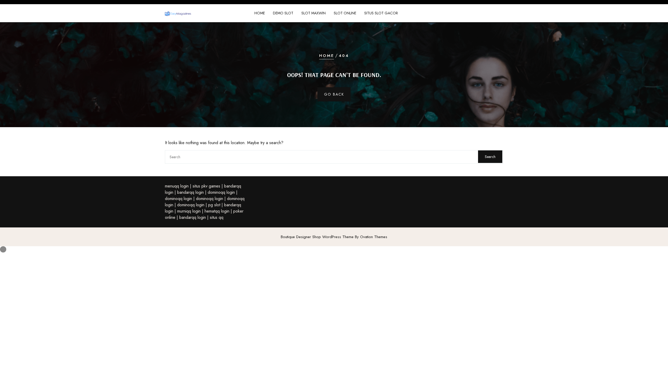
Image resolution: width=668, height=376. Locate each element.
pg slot (214, 205)
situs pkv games (206, 186)
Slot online (345, 13)
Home (259, 13)
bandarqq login (190, 192)
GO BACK (334, 94)
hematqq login (217, 211)
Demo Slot (283, 13)
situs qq (216, 217)
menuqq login (177, 186)
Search (490, 156)
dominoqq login (221, 192)
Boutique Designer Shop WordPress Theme (334, 237)
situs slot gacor (381, 13)
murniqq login (189, 211)
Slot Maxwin (313, 13)
